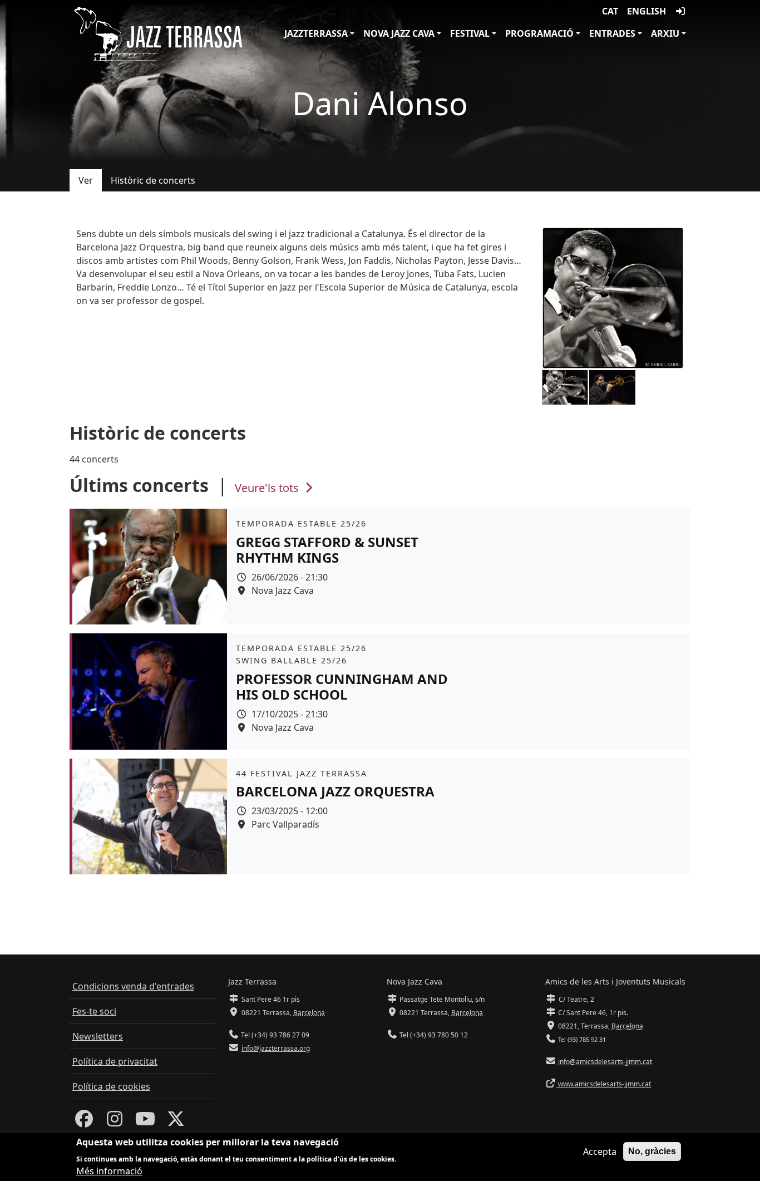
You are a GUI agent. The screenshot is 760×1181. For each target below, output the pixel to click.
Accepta (599, 1151)
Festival (470, 33)
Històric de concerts (153, 180)
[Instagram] (114, 1122)
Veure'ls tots (268, 487)
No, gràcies (652, 1151)
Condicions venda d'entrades (133, 986)
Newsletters (97, 1036)
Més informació (109, 1171)
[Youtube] (145, 1122)
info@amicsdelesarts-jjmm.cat (604, 1061)
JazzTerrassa (316, 33)
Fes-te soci (94, 1011)
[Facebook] (84, 1122)
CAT (610, 11)
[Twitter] (176, 1122)
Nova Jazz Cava (399, 33)
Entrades (612, 33)
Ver (85, 180)
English (646, 11)
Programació (539, 33)
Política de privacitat (114, 1061)
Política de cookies (111, 1086)
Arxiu (665, 33)
